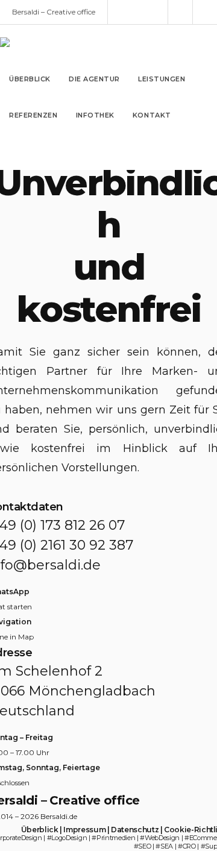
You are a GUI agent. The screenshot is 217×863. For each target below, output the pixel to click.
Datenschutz (135, 829)
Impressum (84, 829)
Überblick (39, 829)
